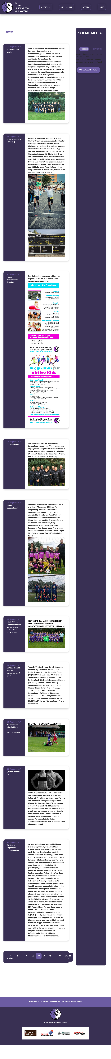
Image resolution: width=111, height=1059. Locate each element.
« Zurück (10, 957)
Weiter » (68, 957)
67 (27, 956)
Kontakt (44, 1002)
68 (33, 956)
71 (50, 956)
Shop (102, 7)
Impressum (55, 1002)
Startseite (34, 1002)
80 (60, 956)
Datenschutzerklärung (72, 1002)
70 (44, 956)
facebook (84, 49)
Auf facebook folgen (88, 70)
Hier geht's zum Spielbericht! (44, 724)
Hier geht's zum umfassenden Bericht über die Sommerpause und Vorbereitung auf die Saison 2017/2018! (46, 623)
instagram (97, 49)
